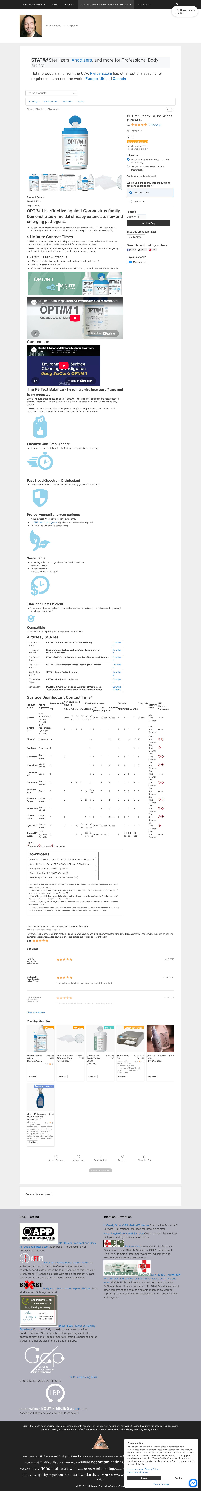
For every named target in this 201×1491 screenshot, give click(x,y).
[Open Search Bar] (177, 4)
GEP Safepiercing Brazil (83, 1377)
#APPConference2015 (31, 1456)
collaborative (59, 1462)
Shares (68, 4)
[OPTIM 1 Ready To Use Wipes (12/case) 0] (34, 182)
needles (119, 1469)
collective (74, 1462)
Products (142, 4)
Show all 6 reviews (36, 1012)
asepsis (90, 1456)
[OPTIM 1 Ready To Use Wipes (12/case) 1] (49, 182)
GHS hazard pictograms (45, 522)
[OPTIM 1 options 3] (85, 182)
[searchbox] (51, 93)
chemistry (41, 1462)
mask (80, 1469)
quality (43, 1475)
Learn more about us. (137, 1472)
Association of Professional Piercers (108, 1456)
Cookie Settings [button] (161, 1484)
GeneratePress (117, 1486)
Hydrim (35, 1468)
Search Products (56, 1160)
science (70, 1474)
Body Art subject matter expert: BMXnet (67, 1288)
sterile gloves (111, 1475)
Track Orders (100, 1160)
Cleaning (40, 109)
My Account (78, 1160)
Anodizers (82, 60)
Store (29, 109)
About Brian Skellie (32, 4)
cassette (29, 1462)
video (100, 1479)
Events (55, 4)
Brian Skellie (29, 1426)
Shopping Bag (145, 1160)
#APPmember (46, 1456)
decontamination (106, 1462)
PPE (24, 1474)
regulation (55, 1475)
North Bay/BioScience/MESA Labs (123, 1233)
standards (87, 1474)
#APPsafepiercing (64, 1456)
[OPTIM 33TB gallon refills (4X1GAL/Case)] (160, 1038)
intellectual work (64, 1469)
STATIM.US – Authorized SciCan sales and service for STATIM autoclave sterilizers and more (141, 1278)
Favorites (122, 1160)
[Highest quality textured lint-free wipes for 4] (108, 182)
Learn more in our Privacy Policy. (143, 1469)
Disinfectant (53, 109)
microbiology (106, 1469)
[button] (136, 236)
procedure (32, 1475)
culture (84, 1462)
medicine (89, 1469)
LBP (77, 1409)
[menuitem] (168, 109)
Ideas (44, 1468)
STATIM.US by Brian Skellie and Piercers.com (104, 4)
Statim (99, 1475)
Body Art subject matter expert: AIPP (65, 1262)
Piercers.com (101, 73)
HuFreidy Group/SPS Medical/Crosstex (126, 1225)
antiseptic (81, 1456)
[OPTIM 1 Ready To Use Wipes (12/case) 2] (67, 182)
